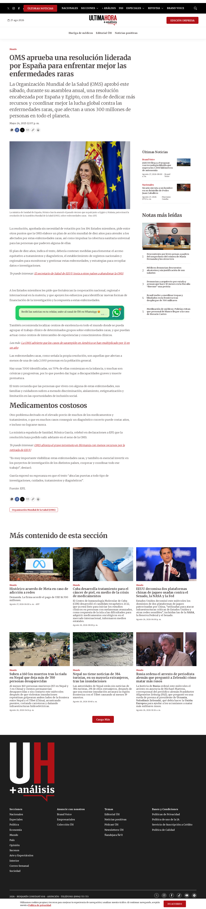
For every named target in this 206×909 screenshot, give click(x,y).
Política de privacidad (39, 905)
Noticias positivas (126, 32)
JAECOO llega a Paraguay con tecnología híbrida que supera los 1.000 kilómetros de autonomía (157, 166)
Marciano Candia (166, 198)
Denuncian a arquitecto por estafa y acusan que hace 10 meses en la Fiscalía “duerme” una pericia (168, 284)
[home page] (103, 20)
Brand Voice (148, 159)
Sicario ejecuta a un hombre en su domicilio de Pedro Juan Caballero (157, 190)
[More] (97, 8)
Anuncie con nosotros (71, 809)
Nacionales (148, 185)
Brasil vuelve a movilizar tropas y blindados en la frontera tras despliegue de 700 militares (165, 298)
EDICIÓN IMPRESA (182, 20)
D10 (121, 8)
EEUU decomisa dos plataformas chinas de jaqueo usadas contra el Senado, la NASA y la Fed (162, 592)
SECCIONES (88, 8)
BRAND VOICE (175, 8)
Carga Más (103, 719)
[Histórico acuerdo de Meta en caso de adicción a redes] (40, 564)
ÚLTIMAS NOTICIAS (40, 8)
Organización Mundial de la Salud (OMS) (33, 510)
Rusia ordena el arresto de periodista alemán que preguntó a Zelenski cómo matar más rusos (166, 677)
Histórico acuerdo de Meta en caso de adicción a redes (39, 590)
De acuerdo (175, 904)
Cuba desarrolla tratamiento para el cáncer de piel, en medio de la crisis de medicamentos (101, 592)
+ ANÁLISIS (109, 8)
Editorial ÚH (104, 32)
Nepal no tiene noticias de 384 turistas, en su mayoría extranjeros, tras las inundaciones (101, 677)
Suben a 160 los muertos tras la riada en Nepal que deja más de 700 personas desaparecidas (38, 677)
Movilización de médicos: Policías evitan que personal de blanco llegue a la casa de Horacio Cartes (168, 311)
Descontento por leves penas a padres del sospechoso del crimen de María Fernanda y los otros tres (168, 256)
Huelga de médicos (81, 32)
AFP (38, 604)
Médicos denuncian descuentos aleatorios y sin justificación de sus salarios (166, 270)
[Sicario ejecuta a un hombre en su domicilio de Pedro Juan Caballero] (183, 187)
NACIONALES (70, 8)
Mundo (13, 49)
